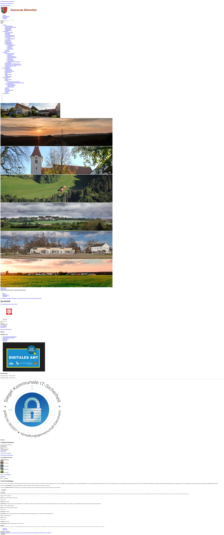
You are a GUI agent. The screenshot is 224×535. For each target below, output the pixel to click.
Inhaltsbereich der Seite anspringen (6, 3)
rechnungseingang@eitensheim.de (6, 455)
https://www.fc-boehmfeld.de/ (5, 329)
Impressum (5, 340)
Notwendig (4, 489)
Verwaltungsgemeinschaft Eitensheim (10, 336)
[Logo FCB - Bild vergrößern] (9, 318)
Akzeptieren (3, 531)
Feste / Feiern (2, 327)
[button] (4, 24)
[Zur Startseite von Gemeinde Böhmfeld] (18, 13)
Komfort (3, 490)
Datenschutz (5, 339)
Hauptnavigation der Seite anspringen (7, 1)
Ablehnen (7, 531)
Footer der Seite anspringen (5, 5)
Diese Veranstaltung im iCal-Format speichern (8, 304)
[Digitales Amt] (24, 371)
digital (8, 474)
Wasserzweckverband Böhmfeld (9, 337)
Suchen (1, 20)
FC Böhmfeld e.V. (3, 326)
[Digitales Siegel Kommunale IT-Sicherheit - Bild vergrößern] (32, 437)
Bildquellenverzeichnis (4, 459)
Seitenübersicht (5, 338)
